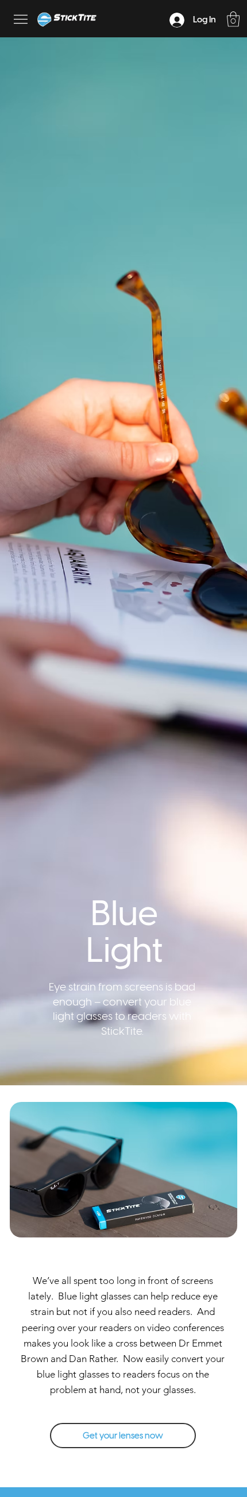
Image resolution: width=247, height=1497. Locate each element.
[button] (233, 18)
